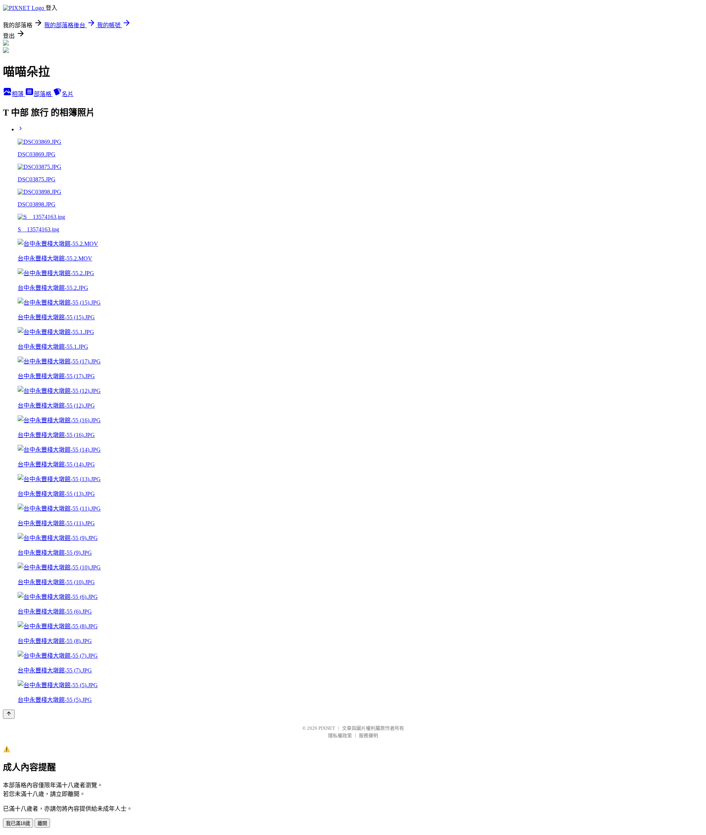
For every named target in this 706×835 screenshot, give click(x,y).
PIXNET (326, 728)
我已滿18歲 (18, 823)
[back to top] (9, 714)
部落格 (43, 94)
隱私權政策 (340, 735)
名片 (68, 94)
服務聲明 (368, 735)
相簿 (18, 94)
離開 (42, 823)
